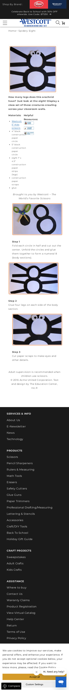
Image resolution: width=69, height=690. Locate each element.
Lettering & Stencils (21, 513)
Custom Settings (34, 684)
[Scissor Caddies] (29, 124)
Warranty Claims (18, 600)
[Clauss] (39, 4)
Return (12, 625)
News (11, 432)
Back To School (17, 532)
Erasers (12, 482)
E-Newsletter (16, 426)
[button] (5, 22)
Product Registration (22, 606)
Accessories (15, 520)
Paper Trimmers (18, 501)
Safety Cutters (17, 488)
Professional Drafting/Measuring (30, 507)
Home (12, 30)
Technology (15, 439)
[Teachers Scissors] (29, 129)
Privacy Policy (16, 638)
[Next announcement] (63, 13)
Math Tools (14, 475)
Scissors (12, 457)
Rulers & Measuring (20, 469)
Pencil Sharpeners (20, 463)
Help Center (15, 619)
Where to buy (16, 587)
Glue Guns (14, 494)
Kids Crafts (14, 569)
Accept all (34, 677)
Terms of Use (16, 631)
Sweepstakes (16, 557)
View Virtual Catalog (21, 612)
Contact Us (15, 593)
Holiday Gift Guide (20, 539)
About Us (13, 420)
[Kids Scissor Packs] (29, 134)
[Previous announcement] (6, 13)
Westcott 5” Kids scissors (17, 124)
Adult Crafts (15, 563)
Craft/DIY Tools (17, 526)
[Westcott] (57, 4)
